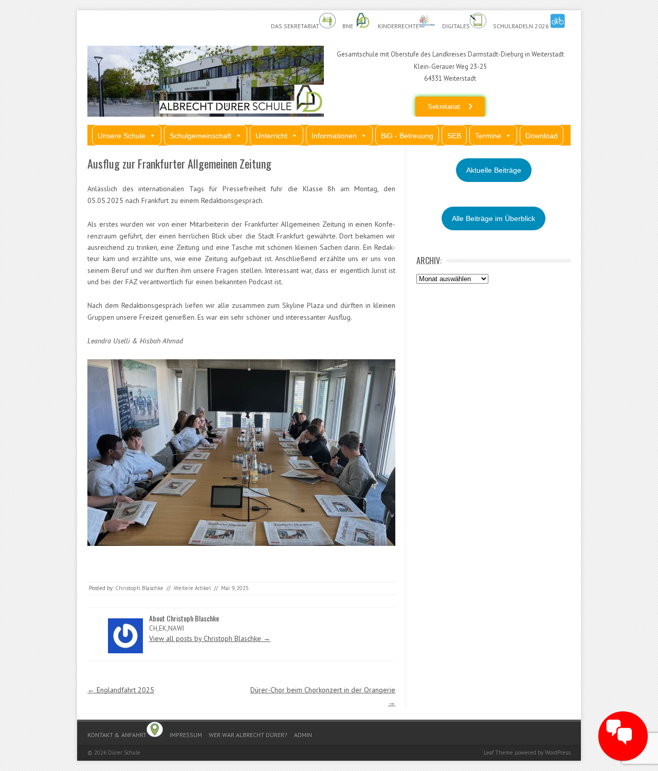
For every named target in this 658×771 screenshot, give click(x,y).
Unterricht (271, 136)
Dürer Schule (124, 752)
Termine (488, 136)
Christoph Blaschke (139, 588)
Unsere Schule (121, 136)
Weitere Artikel (192, 588)
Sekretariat (444, 107)
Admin (303, 735)
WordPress (558, 752)
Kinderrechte (398, 26)
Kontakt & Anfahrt (117, 735)
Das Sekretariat (295, 26)
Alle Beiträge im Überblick (493, 218)
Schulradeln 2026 (521, 26)
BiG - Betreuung (407, 136)
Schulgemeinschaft (200, 136)
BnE (348, 26)
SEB (454, 136)
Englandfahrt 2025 (120, 689)
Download (541, 136)
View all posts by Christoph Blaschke (209, 638)
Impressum (186, 735)
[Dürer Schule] (205, 114)
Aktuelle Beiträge (493, 170)
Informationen (334, 136)
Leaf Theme (498, 752)
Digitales (456, 26)
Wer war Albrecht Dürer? (248, 735)
